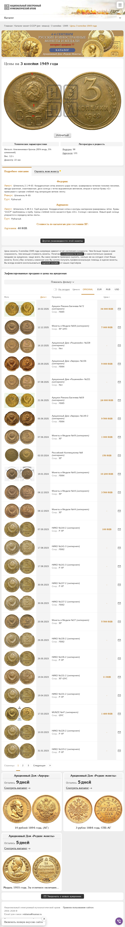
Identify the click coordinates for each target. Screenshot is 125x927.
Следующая (39, 765)
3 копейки (56, 26)
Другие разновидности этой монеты (62, 240)
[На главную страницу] (21, 7)
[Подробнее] (19, 309)
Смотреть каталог (15, 787)
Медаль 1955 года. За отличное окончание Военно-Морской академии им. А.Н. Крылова (32, 887)
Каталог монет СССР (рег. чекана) (31, 26)
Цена (106, 297)
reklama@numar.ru (32, 914)
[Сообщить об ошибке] (119, 309)
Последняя (51, 765)
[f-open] (119, 921)
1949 (65, 26)
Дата (42, 297)
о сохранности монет (72, 254)
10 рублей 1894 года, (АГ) (32, 827)
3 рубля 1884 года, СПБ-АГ (93, 827)
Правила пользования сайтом (78, 907)
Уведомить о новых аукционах (64, 896)
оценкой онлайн (50, 263)
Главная (8, 26)
